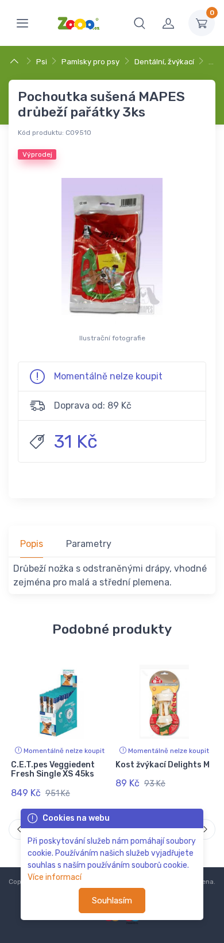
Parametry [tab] (88, 543)
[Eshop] (15, 61)
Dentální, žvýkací (164, 61)
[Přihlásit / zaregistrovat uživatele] (168, 23)
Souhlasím (112, 900)
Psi (41, 61)
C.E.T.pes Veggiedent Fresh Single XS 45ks (53, 769)
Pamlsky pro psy (90, 61)
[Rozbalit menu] (22, 23)
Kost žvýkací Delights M (162, 765)
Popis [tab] (31, 543)
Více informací (55, 877)
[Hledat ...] (139, 23)
